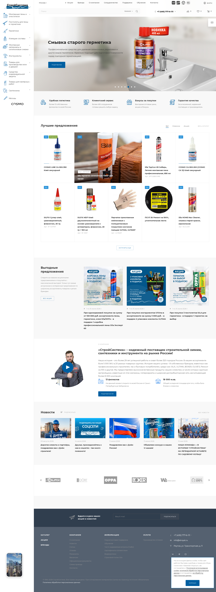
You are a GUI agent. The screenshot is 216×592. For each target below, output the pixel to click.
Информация (111, 535)
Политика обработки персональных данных (61, 582)
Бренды (45, 545)
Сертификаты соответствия (116, 550)
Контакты (74, 568)
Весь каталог (203, 126)
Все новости (203, 412)
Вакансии (74, 557)
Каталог (45, 535)
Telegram (179, 554)
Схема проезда (76, 564)
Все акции (47, 298)
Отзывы (73, 550)
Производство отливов (153, 540)
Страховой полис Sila (113, 557)
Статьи (72, 547)
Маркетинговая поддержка (116, 540)
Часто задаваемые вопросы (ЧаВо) (119, 547)
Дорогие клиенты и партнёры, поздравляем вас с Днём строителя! (55, 448)
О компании (75, 540)
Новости (73, 543)
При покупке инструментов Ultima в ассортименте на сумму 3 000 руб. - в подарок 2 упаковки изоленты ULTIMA (146, 316)
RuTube (185, 554)
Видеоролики (110, 554)
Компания (75, 535)
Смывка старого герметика (79, 42)
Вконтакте (173, 554)
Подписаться (170, 516)
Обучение (108, 543)
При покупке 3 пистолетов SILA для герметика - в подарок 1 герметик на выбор (188, 316)
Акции (44, 540)
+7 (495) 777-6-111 (165, 11)
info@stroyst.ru (181, 540)
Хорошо (192, 583)
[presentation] (41, 480)
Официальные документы (80, 561)
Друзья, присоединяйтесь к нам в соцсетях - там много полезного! (88, 448)
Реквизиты (74, 554)
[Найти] (137, 11)
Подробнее (57, 65)
